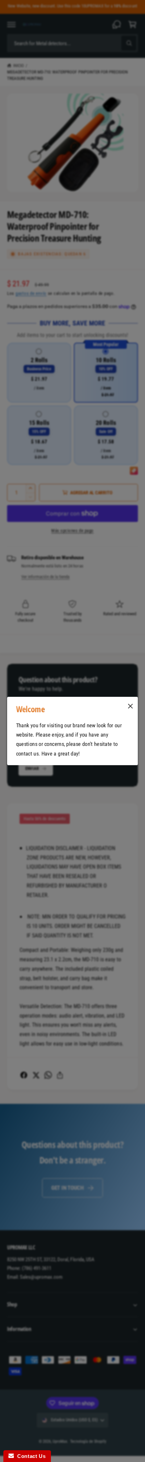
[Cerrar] (130, 706)
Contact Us (30, 1456)
